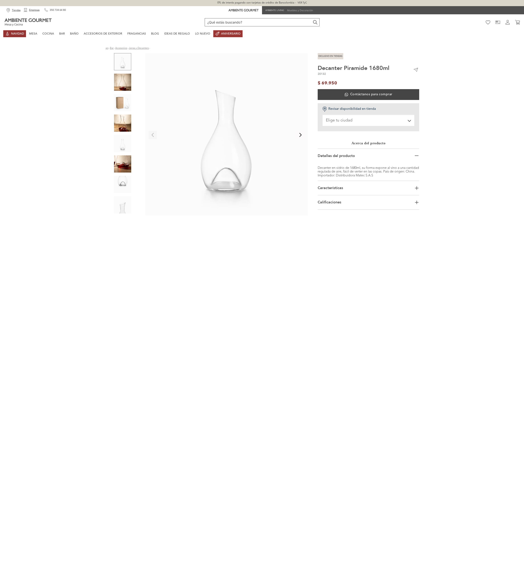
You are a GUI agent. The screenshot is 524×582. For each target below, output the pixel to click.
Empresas (34, 10)
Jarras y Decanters (139, 49)
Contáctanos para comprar (371, 95)
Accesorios (121, 49)
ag (107, 49)
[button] (226, 135)
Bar (112, 49)
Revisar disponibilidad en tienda (352, 109)
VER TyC (302, 3)
